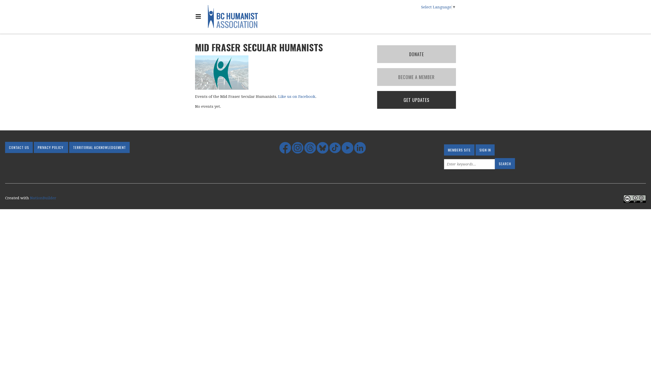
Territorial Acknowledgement (99, 147)
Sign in (485, 149)
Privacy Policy (50, 147)
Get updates (417, 100)
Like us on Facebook (296, 96)
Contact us (19, 147)
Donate (416, 54)
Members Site (459, 149)
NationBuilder (43, 198)
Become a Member (416, 77)
